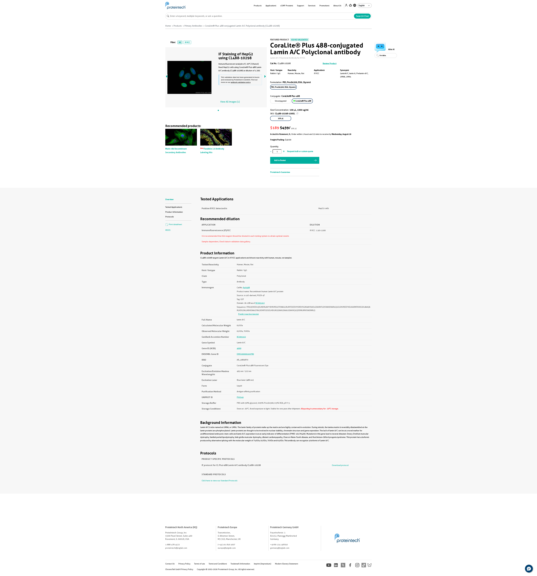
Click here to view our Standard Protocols (219, 480)
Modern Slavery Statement (286, 564)
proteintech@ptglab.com (176, 548)
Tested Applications (173, 207)
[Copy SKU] (297, 113)
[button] (529, 569)
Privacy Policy (184, 564)
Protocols (169, 217)
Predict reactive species (248, 314)
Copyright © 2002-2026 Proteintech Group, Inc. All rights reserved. (226, 569)
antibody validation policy (241, 82)
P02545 (240, 397)
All (180, 42)
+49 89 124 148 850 (279, 544)
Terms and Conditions (218, 564)
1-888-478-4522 (172, 544)
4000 (239, 348)
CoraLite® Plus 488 (303, 101)
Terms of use (199, 564)
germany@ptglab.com (279, 548)
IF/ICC (187, 42)
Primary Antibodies (193, 26)
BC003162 (260, 303)
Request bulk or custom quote (300, 151)
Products (178, 26)
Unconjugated (280, 101)
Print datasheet (175, 224)
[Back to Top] (520, 569)
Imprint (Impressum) (262, 564)
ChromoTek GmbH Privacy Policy (179, 569)
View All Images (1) (230, 101)
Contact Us (170, 564)
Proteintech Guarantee (280, 172)
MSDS (167, 230)
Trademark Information (240, 564)
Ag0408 (246, 287)
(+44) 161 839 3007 (226, 544)
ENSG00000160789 (245, 354)
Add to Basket (280, 160)
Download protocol (340, 465)
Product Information (174, 212)
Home (168, 26)
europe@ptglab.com (227, 548)
